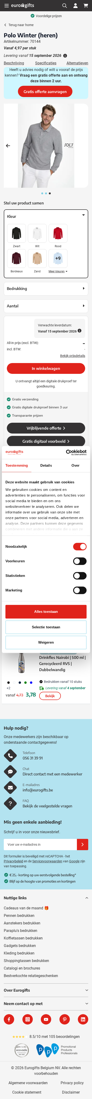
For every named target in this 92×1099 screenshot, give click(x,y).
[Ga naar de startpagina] (22, 5)
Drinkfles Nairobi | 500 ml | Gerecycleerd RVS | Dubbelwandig (62, 663)
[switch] (80, 561)
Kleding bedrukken (19, 953)
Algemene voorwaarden (28, 1083)
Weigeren (46, 642)
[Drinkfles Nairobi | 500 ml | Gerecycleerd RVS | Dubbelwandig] (21, 662)
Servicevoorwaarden (47, 861)
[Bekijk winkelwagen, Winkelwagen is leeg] (86, 5)
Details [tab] (46, 465)
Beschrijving (14, 63)
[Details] (64, 56)
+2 (8, 688)
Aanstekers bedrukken (22, 923)
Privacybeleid (13, 861)
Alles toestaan (46, 612)
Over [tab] (75, 465)
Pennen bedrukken (19, 915)
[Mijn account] (75, 5)
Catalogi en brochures (22, 968)
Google (74, 861)
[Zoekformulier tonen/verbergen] (64, 5)
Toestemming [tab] (16, 465)
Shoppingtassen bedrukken (26, 960)
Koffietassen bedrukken (23, 938)
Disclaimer (71, 1092)
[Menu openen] (6, 5)
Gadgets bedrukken (20, 945)
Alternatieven (77, 63)
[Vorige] (8, 146)
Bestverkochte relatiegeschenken (31, 976)
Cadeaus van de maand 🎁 (26, 908)
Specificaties (45, 63)
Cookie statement (26, 1092)
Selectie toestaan (46, 627)
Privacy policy (72, 1083)
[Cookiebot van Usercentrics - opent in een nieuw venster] (66, 453)
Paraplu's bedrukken (20, 930)
